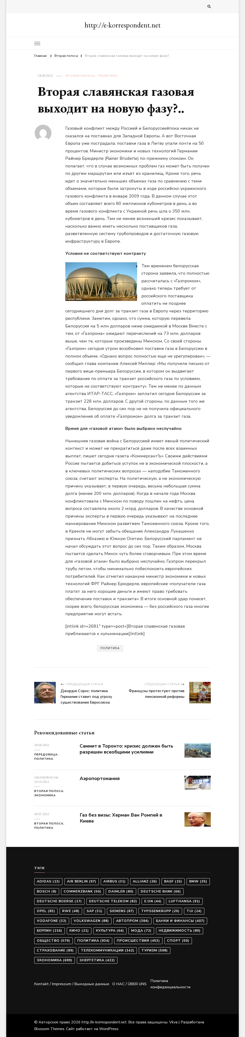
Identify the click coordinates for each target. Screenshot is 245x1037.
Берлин (49, 930)
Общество (53, 940)
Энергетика (97, 960)
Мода (141, 930)
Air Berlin (81, 881)
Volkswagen (91, 921)
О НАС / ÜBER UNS (129, 984)
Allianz (145, 881)
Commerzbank (82, 891)
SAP (94, 911)
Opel (46, 911)
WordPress (108, 1029)
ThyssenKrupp (160, 911)
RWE (70, 911)
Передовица (46, 754)
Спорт (178, 940)
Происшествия (138, 940)
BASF (173, 881)
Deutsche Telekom (113, 901)
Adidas (48, 881)
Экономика (45, 795)
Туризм (154, 950)
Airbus (114, 881)
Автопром (132, 921)
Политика (107, 76)
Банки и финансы (180, 921)
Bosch (46, 891)
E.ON (152, 901)
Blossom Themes (49, 1029)
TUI (194, 911)
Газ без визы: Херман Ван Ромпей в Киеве (121, 818)
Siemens (122, 911)
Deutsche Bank (161, 891)
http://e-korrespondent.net (122, 25)
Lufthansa (184, 901)
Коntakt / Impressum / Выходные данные (71, 984)
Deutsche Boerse (59, 901)
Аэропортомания (100, 778)
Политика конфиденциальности (170, 984)
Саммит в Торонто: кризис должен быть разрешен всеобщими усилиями (126, 749)
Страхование (55, 950)
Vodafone (52, 921)
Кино (79, 930)
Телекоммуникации (107, 950)
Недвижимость (179, 930)
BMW (198, 881)
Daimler (121, 891)
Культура (110, 930)
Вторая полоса (80, 76)
